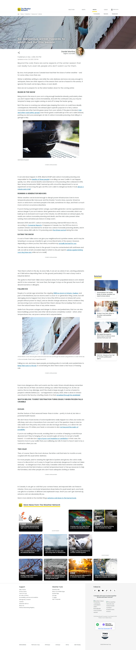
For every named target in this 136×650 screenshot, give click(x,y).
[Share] (19, 53)
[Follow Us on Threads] (111, 591)
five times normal (59, 230)
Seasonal (34, 14)
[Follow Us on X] (115, 591)
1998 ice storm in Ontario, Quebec (65, 293)
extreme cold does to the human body (61, 498)
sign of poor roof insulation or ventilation (53, 438)
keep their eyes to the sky (27, 366)
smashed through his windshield (68, 395)
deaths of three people (40, 179)
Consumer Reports (35, 225)
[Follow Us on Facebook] (95, 591)
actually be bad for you (67, 243)
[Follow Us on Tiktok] (107, 591)
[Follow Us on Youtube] (103, 591)
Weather (27, 14)
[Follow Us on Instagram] (99, 591)
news (22, 14)
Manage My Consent (25, 599)
